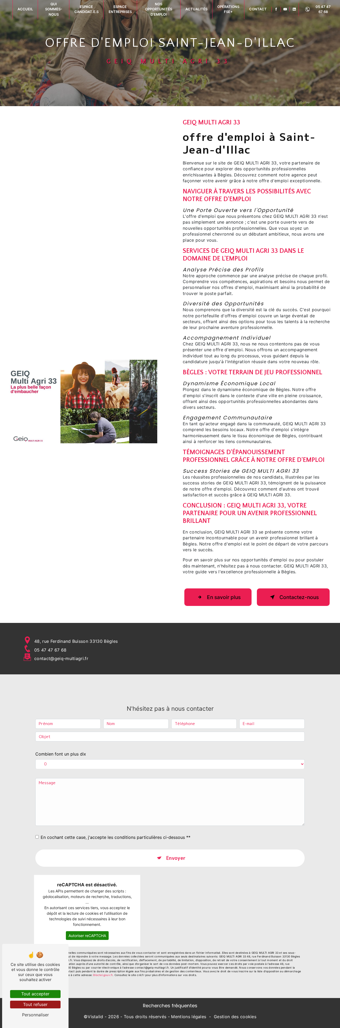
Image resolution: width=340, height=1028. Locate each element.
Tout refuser (35, 1004)
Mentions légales (188, 1016)
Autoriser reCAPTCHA (87, 935)
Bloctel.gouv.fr (103, 975)
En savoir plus (224, 597)
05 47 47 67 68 (323, 9)
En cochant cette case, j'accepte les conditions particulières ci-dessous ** (115, 837)
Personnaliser (35, 1014)
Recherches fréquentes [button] (170, 1006)
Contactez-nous (299, 597)
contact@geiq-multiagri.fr (61, 658)
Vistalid (95, 1016)
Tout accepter (35, 993)
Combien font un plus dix (60, 754)
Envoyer (175, 858)
